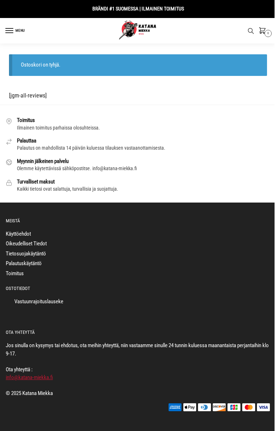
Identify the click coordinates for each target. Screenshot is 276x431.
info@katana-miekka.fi (29, 377)
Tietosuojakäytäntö (26, 253)
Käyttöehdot (18, 234)
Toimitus (15, 273)
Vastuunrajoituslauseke (38, 301)
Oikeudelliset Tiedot (26, 243)
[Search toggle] (250, 31)
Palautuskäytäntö (24, 263)
